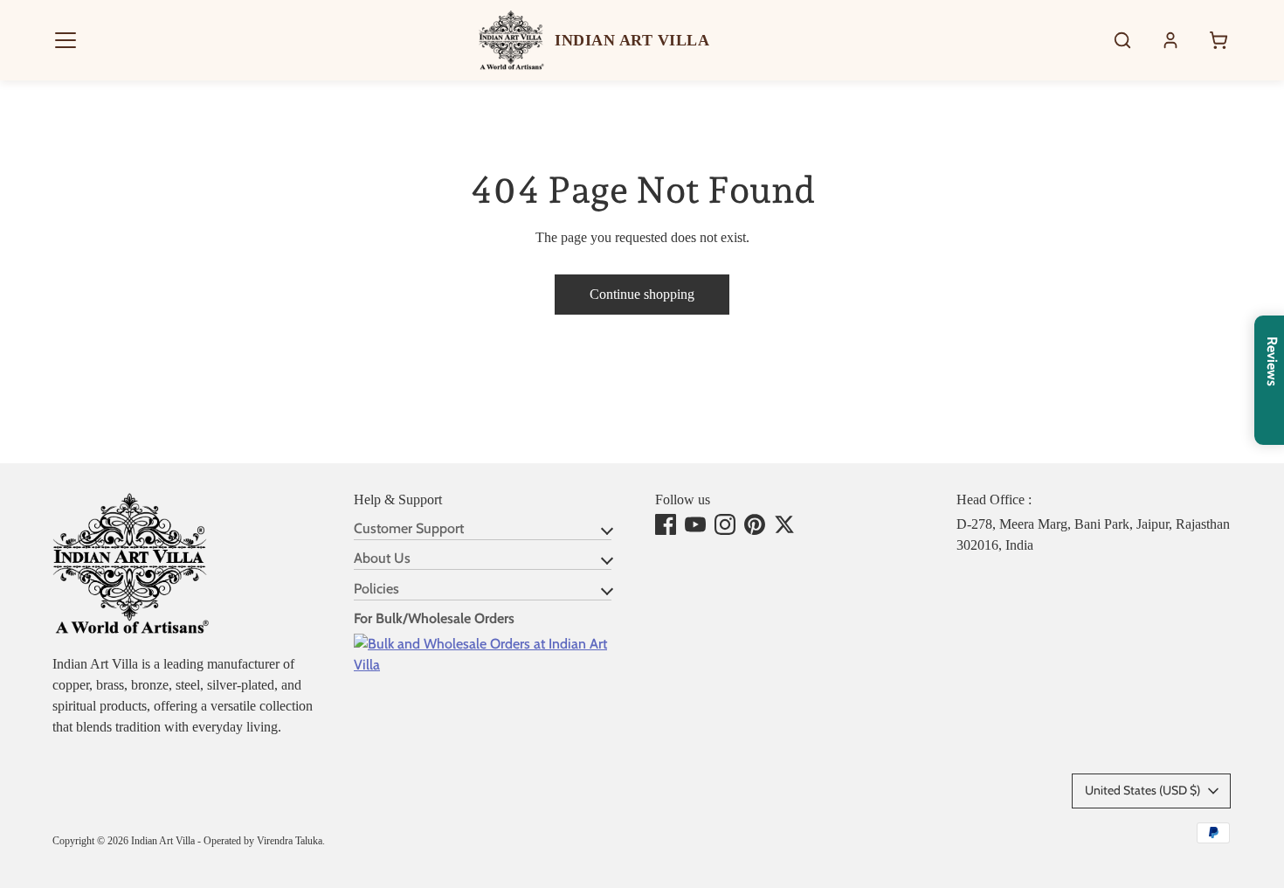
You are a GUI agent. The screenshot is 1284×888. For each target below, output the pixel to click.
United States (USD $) (1142, 790)
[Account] (1170, 40)
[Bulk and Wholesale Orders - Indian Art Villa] (491, 664)
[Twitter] (784, 524)
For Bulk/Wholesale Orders (434, 618)
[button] (65, 40)
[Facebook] (665, 524)
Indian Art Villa (163, 841)
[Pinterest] (754, 524)
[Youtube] (695, 524)
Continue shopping (642, 294)
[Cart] (1218, 40)
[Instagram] (724, 524)
